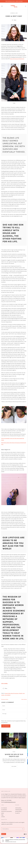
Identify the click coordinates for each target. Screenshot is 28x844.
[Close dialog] (26, 413)
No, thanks (20, 429)
